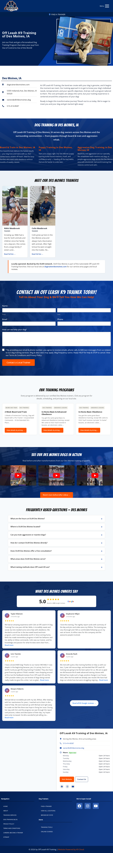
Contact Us (81, 779)
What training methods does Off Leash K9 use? (30, 567)
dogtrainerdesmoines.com (55, 266)
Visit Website (67, 779)
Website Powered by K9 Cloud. (71, 849)
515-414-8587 (68, 743)
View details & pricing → (16, 430)
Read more (9, 645)
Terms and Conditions (11, 828)
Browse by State (47, 815)
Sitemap (6, 837)
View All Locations (48, 811)
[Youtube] (96, 806)
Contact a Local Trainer (18, 362)
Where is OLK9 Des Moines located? (25, 526)
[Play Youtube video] (18, 475)
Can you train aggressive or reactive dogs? (28, 535)
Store (41, 820)
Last (58, 314)
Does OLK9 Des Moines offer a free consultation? (31, 551)
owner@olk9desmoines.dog (73, 748)
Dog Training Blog (10, 819)
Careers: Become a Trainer (13, 833)
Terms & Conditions (17, 355)
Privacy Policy (36, 355)
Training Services (9, 815)
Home (5, 806)
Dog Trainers (43, 799)
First (4, 314)
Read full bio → (10, 254)
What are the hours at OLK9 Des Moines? (27, 518)
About (5, 811)
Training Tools (46, 827)
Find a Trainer (46, 806)
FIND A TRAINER (58, 14)
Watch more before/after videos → (56, 495)
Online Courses (47, 832)
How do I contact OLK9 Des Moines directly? (28, 543)
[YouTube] (73, 786)
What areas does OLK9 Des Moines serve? (28, 559)
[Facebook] (62, 786)
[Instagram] (67, 786)
